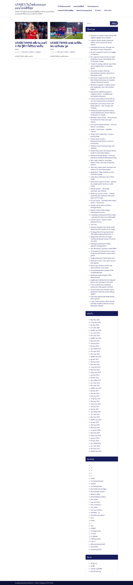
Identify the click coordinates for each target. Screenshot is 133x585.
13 (91, 468)
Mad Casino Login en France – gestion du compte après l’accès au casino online (103, 184)
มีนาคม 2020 (95, 441)
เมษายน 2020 (95, 438)
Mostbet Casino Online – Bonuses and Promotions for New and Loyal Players (104, 120)
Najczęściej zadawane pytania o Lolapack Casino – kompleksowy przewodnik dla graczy (101, 94)
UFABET (93, 528)
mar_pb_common (96, 510)
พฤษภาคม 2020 (96, 435)
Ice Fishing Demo (96, 486)
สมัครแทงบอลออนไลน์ (98, 544)
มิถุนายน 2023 (95, 341)
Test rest (94, 225)
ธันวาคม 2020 (95, 417)
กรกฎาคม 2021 (96, 399)
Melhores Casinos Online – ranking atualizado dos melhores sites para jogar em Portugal (102, 196)
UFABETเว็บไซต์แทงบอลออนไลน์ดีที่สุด (30, 6)
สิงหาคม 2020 (95, 428)
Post (92, 518)
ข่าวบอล (93, 534)
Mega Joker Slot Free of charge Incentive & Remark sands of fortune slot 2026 (103, 239)
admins (38, 52)
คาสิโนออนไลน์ (96, 539)
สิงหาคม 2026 (95, 320)
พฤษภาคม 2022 (96, 372)
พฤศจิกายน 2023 (96, 338)
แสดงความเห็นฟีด (96, 569)
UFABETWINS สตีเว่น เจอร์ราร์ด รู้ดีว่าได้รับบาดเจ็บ (31, 44)
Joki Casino (94, 499)
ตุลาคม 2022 (95, 359)
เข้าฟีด (93, 566)
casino (93, 478)
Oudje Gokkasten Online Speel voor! (103, 258)
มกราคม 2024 (95, 333)
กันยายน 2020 (95, 425)
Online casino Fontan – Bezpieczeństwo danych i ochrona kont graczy (102, 141)
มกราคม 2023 (95, 351)
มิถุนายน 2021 (95, 401)
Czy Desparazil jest (97, 481)
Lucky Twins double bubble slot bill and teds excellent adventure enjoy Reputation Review (102, 303)
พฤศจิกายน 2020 (96, 420)
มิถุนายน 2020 (95, 433)
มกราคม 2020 (95, 446)
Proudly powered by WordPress (24, 583)
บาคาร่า (93, 541)
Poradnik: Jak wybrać (98, 515)
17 (91, 471)
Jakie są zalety (95, 494)
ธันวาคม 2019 (95, 449)
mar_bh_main (95, 502)
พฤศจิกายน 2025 (96, 330)
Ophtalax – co (95, 513)
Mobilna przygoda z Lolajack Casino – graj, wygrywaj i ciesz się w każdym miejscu (103, 87)
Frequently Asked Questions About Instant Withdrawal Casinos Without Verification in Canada (103, 113)
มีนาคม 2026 (95, 325)
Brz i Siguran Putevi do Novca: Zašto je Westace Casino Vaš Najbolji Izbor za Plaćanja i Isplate (103, 59)
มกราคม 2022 (95, 383)
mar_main (94, 507)
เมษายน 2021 (95, 407)
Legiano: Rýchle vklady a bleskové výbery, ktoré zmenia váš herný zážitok (102, 42)
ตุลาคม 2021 (95, 391)
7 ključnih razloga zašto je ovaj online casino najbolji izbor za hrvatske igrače (103, 66)
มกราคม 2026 (95, 328)
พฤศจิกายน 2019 (96, 451)
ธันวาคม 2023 (95, 336)
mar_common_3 (96, 505)
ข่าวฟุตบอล (94, 536)
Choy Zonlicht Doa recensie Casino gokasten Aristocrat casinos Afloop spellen (102, 292)
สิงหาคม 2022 (95, 364)
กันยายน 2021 (95, 393)
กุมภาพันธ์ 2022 (96, 380)
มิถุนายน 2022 (95, 370)
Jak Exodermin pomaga (98, 489)
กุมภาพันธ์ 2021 (96, 412)
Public (93, 520)
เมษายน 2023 (95, 343)
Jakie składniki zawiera (98, 497)
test (92, 526)
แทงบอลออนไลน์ (96, 549)
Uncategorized (96, 531)
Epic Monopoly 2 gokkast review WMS (103, 249)
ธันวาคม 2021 (95, 385)
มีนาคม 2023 (95, 346)
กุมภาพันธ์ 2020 (96, 443)
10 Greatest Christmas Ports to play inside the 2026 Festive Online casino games (103, 253)
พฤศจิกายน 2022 (96, 357)
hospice (93, 484)
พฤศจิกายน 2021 (96, 388)
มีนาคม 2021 (95, 409)
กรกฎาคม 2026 (96, 322)
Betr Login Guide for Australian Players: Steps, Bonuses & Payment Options (102, 162)
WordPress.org (96, 571)
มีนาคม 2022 (95, 378)
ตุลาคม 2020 (95, 422)
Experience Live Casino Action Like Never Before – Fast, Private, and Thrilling (102, 106)
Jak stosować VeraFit (98, 492)
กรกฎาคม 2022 (96, 367)
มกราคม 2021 (95, 414)
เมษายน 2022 (95, 375)
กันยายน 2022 (95, 362)
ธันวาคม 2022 (95, 354)
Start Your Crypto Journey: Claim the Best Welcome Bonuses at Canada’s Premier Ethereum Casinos (103, 80)
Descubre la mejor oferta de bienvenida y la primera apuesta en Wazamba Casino (102, 73)
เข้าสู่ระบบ (94, 563)
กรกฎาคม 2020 (96, 430)
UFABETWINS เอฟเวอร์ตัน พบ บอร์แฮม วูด (66, 44)
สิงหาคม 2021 (95, 396)
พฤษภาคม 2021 (96, 404)
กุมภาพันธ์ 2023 (96, 349)
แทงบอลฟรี (94, 547)
